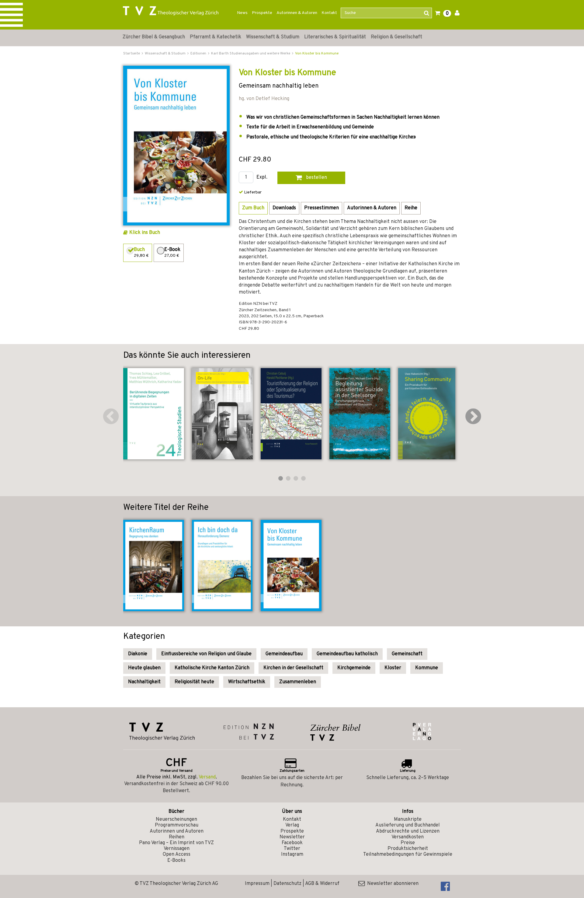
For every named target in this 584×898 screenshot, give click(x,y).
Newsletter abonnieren (392, 884)
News (242, 13)
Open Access (176, 854)
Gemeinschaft (407, 654)
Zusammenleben (297, 682)
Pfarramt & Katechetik (215, 37)
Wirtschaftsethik (246, 682)
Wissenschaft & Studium (272, 37)
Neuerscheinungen (176, 819)
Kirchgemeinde (353, 668)
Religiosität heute (194, 682)
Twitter (292, 849)
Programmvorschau (176, 825)
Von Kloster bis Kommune (317, 53)
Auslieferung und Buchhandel (407, 825)
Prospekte (262, 13)
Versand (207, 777)
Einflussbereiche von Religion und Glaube (206, 654)
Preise (408, 843)
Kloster (392, 668)
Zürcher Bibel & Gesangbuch (154, 37)
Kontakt (329, 13)
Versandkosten (407, 837)
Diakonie (137, 654)
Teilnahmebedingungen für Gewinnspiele (407, 854)
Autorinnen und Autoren (176, 831)
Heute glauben (144, 668)
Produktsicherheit (408, 849)
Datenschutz (287, 884)
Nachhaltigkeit (144, 682)
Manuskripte (408, 819)
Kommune (426, 668)
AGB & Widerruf (322, 884)
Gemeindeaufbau (284, 654)
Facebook (292, 843)
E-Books (176, 861)
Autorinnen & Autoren (296, 13)
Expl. (261, 177)
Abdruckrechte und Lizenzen (408, 831)
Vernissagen (176, 849)
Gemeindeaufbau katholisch (347, 654)
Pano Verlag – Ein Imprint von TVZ (176, 843)
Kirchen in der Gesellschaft (293, 668)
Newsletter (292, 837)
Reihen (176, 837)
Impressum (257, 884)
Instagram (292, 854)
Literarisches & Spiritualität (335, 37)
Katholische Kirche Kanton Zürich (212, 668)
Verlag (292, 825)
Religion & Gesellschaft (396, 37)
